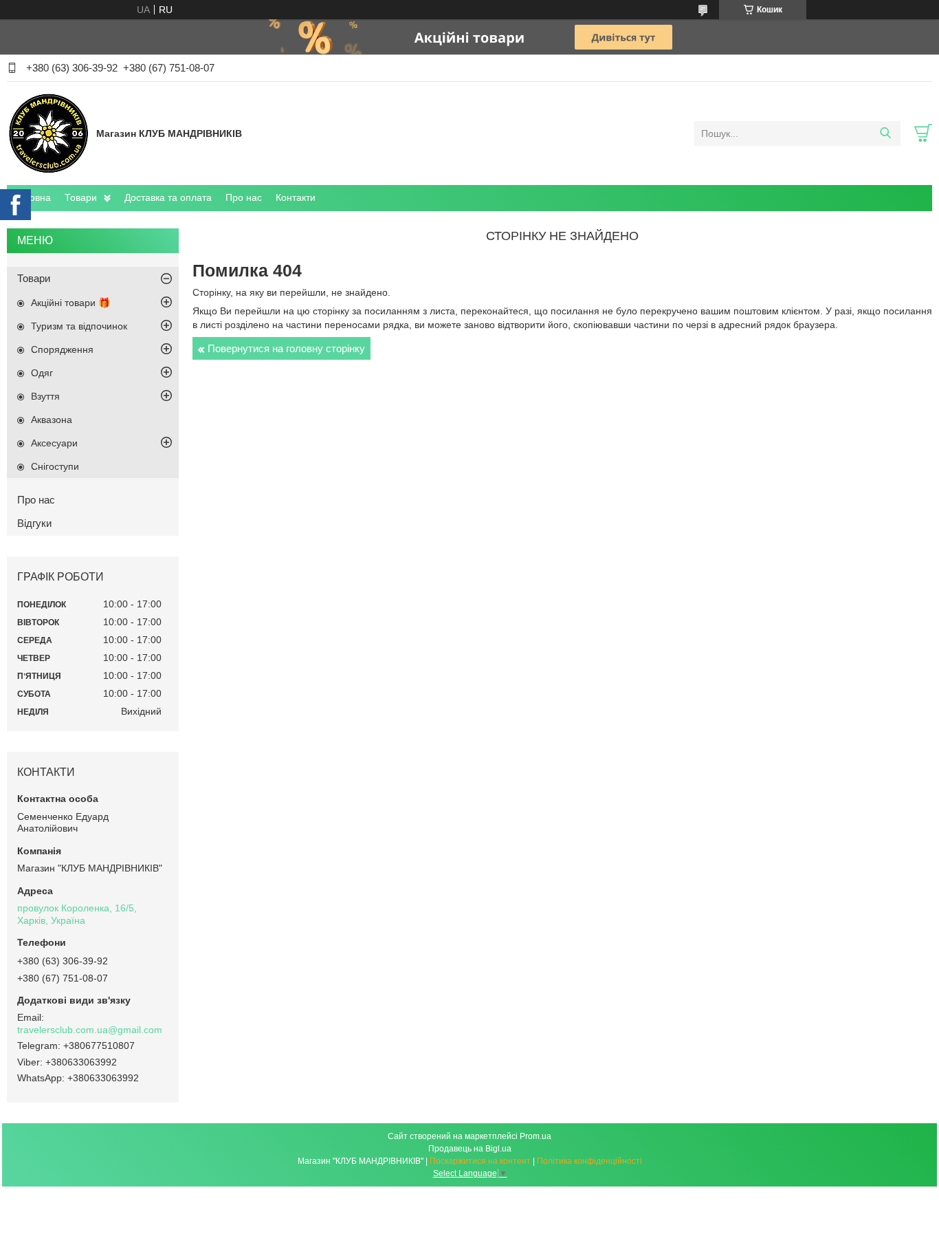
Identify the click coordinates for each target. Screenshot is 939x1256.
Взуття (45, 396)
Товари (81, 197)
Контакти (296, 197)
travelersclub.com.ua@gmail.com (89, 1029)
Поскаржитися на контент (480, 1161)
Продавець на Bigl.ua (469, 1149)
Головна (32, 197)
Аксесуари (54, 442)
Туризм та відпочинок (79, 326)
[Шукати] (885, 133)
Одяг (42, 372)
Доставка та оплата (168, 197)
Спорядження (62, 349)
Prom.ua (535, 1136)
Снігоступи (55, 466)
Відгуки (34, 523)
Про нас (243, 197)
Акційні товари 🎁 (70, 302)
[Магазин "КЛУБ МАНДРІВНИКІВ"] (48, 132)
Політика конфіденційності (589, 1161)
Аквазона (51, 419)
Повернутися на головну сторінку (286, 348)
